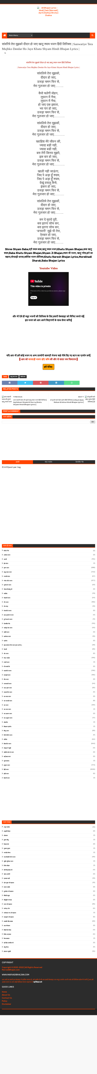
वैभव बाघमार (6, 938)
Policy (4, 1001)
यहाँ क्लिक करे (37, 982)
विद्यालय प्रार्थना (7, 726)
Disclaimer (6, 1004)
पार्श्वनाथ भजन (7, 636)
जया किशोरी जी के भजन (9, 857)
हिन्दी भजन (23, 376)
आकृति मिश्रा (7, 831)
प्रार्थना (5, 641)
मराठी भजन (6, 662)
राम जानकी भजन (8, 701)
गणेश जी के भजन (8, 581)
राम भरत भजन (7, 709)
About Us (6, 995)
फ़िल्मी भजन (7, 778)
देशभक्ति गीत (7, 623)
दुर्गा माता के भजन (8, 619)
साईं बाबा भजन (7, 756)
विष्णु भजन (6, 731)
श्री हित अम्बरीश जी (8, 943)
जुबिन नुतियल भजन (8, 861)
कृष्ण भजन (6, 568)
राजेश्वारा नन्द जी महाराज (10, 913)
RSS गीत (6, 550)
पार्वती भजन (6, 632)
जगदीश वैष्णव (7, 852)
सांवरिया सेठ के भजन (9, 752)
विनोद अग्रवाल (7, 934)
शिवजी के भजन (7, 744)
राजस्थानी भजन (7, 684)
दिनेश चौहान (7, 865)
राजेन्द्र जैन (7, 908)
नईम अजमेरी (7, 874)
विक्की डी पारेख (7, 930)
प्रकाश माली (7, 878)
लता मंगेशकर (7, 925)
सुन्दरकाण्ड (6, 761)
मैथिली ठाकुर (7, 895)
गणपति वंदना (7, 576)
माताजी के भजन (7, 671)
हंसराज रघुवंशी (7, 951)
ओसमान (6, 835)
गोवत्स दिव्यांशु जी (8, 589)
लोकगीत (6, 722)
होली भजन (6, 774)
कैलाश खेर (6, 844)
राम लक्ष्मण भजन (8, 713)
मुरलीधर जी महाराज (8, 891)
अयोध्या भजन (7, 555)
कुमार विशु (6, 840)
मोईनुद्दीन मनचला (8, 900)
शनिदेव (5, 739)
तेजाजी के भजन (7, 611)
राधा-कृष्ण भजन (8, 688)
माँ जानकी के (7, 666)
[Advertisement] (48, 24)
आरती (5, 559)
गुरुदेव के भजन (7, 585)
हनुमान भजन (7, 765)
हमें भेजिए (48, 366)
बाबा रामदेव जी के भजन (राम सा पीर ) (13, 645)
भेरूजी (5, 649)
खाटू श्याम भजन (13, 376)
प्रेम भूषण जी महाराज (9, 883)
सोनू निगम (6, 947)
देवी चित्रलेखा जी (8, 870)
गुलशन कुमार (7, 848)
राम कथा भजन (7, 696)
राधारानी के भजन (8, 692)
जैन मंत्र (6, 606)
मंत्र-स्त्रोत (7, 658)
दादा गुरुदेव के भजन (9, 615)
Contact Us (7, 998)
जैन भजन (6, 602)
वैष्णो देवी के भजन (8, 735)
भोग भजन (6, 653)
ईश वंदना (6, 563)
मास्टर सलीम (7, 887)
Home (4, 992)
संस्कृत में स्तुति (7, 748)
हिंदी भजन (6, 769)
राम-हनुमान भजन (8, 718)
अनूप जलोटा (7, 827)
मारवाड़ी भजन (7, 675)
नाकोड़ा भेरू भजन (8, 628)
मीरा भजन (6, 679)
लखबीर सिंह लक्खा (8, 921)
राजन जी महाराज (8, 904)
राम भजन (6, 705)
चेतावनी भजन (7, 598)
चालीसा (5, 593)
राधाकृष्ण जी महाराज (9, 917)
